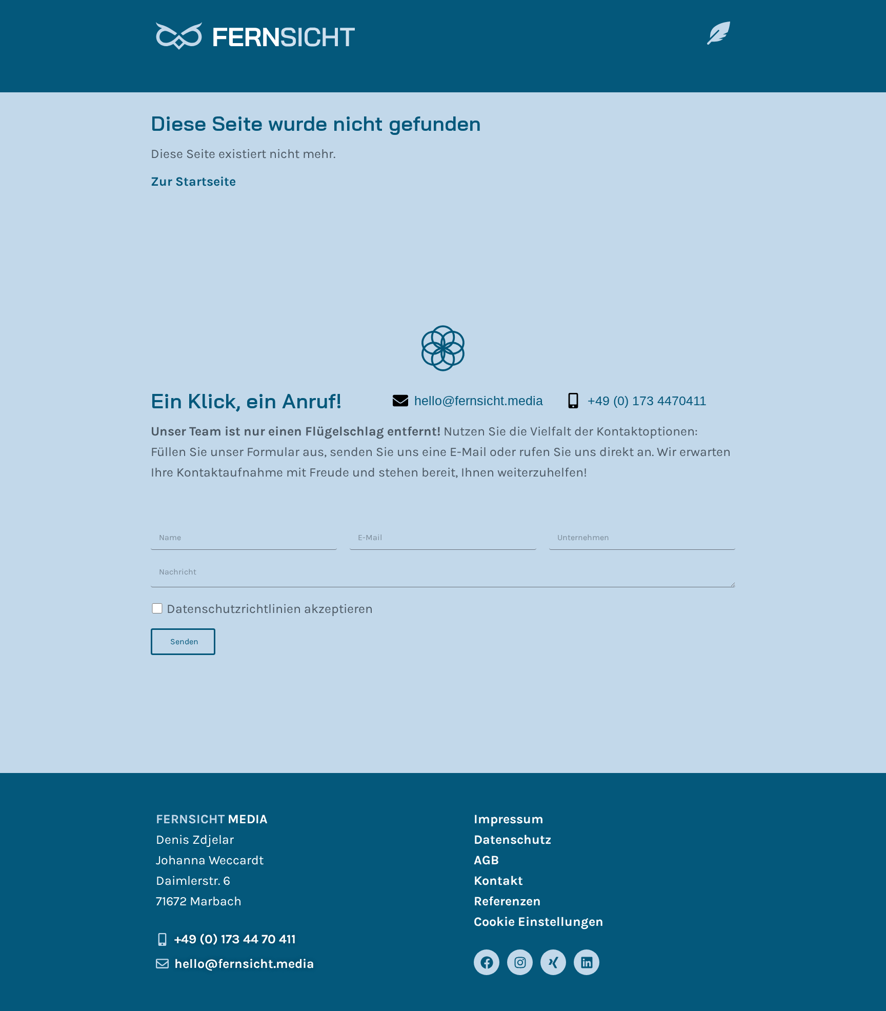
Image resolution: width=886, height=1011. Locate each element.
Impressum (508, 818)
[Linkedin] (586, 962)
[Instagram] (520, 962)
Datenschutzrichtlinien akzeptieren (270, 608)
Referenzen (507, 901)
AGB (486, 860)
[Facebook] (486, 962)
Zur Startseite (195, 181)
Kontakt (498, 880)
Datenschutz (512, 839)
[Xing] (553, 962)
